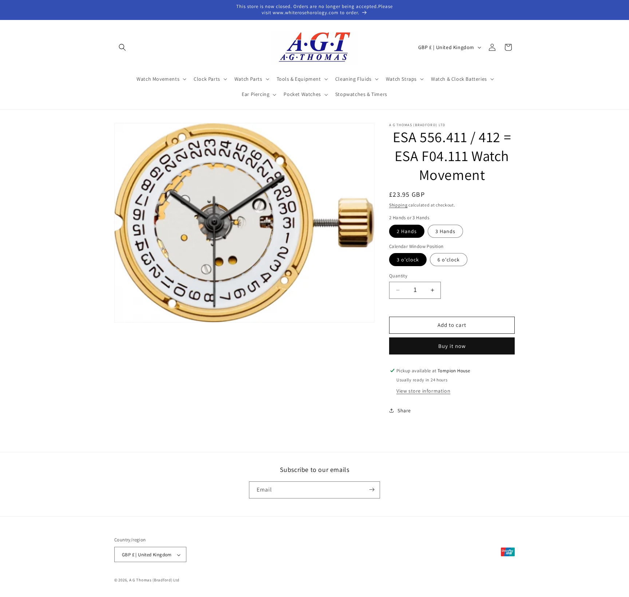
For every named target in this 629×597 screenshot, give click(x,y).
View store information (423, 391)
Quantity (398, 276)
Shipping (398, 205)
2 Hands (407, 231)
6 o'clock (449, 259)
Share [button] (404, 410)
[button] (122, 47)
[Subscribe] (372, 489)
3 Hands (445, 231)
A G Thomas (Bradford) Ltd (154, 580)
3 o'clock (408, 259)
